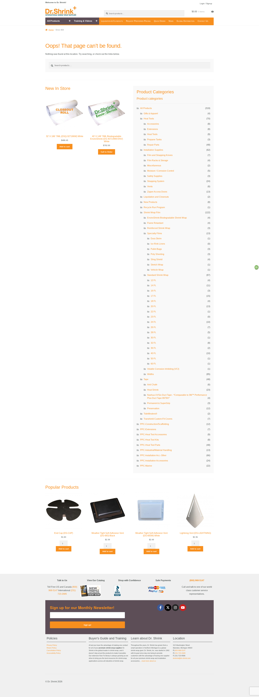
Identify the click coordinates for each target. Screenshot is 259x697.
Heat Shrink (153, 390)
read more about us (149, 661)
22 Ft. (153, 311)
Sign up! (87, 624)
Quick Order (159, 21)
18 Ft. (153, 301)
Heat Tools (149, 118)
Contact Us (203, 21)
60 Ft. (153, 364)
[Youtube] (182, 607)
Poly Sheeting (157, 254)
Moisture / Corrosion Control (160, 171)
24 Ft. (153, 322)
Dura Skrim (156, 238)
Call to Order (106, 152)
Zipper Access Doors (157, 192)
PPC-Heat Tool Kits (149, 440)
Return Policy (52, 648)
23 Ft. (153, 317)
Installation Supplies (153, 150)
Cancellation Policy (54, 650)
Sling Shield (156, 259)
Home (51, 30)
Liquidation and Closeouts (156, 197)
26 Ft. (153, 327)
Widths (150, 374)
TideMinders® (150, 414)
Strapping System (155, 181)
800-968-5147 (180, 650)
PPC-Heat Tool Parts (150, 445)
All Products (53, 21)
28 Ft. (153, 332)
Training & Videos (83, 21)
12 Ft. (153, 280)
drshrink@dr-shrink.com (181, 658)
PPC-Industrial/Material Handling (156, 450)
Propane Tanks (154, 139)
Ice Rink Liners (158, 244)
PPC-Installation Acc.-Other (153, 455)
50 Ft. (153, 358)
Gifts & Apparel (151, 113)
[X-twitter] (168, 607)
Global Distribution (185, 21)
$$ (256, 267)
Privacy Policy (52, 645)
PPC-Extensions (148, 429)
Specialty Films (154, 233)
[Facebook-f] (160, 607)
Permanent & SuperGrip (158, 403)
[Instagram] (175, 607)
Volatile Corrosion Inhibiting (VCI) (163, 369)
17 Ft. (153, 296)
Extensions (152, 129)
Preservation (153, 408)
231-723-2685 (180, 653)
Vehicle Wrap (157, 270)
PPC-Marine (146, 466)
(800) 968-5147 (197, 580)
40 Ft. (153, 353)
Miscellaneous (154, 165)
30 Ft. (153, 337)
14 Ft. (153, 285)
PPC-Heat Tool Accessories (153, 434)
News (171, 21)
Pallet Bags (156, 249)
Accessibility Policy (54, 653)
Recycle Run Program (154, 207)
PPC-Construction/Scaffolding (154, 424)
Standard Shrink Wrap (157, 275)
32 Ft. (153, 343)
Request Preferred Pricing (138, 21)
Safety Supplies (154, 176)
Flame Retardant (155, 223)
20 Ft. (153, 306)
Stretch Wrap (157, 265)
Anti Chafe (152, 384)
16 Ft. (153, 291)
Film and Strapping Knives (160, 155)
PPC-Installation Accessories (154, 460)
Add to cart (64, 147)
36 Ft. (153, 348)
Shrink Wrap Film (152, 212)
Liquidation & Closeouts (112, 21)
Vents (150, 186)
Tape (146, 379)
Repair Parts (153, 145)
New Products (150, 202)
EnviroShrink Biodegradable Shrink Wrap (167, 218)
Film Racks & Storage (157, 160)
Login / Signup (206, 3)
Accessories (153, 124)
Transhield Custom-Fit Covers (158, 419)
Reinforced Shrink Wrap (158, 228)
